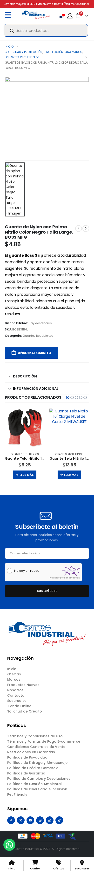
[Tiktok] (59, 820)
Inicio (11, 668)
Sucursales (17, 700)
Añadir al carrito (34, 352)
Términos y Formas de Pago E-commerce (43, 741)
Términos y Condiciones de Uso (35, 736)
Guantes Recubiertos (38, 336)
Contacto (15, 695)
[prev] (78, 228)
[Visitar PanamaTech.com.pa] (71, 570)
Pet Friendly (17, 794)
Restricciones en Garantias (31, 752)
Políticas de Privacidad (27, 757)
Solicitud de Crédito (24, 711)
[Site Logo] (35, 15)
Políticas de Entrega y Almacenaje (37, 762)
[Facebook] (11, 820)
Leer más (27, 475)
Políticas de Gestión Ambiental (34, 783)
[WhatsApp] (50, 820)
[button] (68, 397)
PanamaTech (72, 577)
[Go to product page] (25, 428)
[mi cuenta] (70, 16)
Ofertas (14, 674)
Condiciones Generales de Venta (36, 746)
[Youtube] (30, 820)
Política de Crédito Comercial (33, 768)
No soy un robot (26, 571)
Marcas (13, 679)
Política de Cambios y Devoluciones (38, 778)
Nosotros (15, 690)
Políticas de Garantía (26, 773)
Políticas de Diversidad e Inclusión (37, 789)
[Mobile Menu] (9, 15)
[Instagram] (40, 820)
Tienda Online (19, 706)
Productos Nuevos (23, 684)
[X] (21, 820)
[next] (85, 228)
